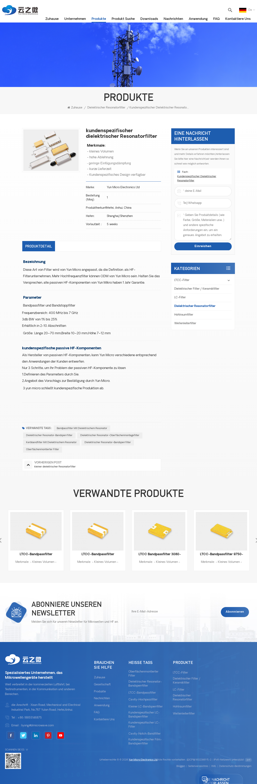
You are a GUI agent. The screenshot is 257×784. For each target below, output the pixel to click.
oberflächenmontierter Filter (42, 449)
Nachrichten (173, 19)
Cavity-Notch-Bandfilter (144, 733)
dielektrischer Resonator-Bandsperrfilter (49, 435)
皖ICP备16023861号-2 (199, 760)
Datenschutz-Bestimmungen (235, 766)
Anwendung (198, 19)
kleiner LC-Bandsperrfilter (145, 706)
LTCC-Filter (181, 280)
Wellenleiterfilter (185, 323)
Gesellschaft (102, 684)
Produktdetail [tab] (38, 246)
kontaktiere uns (104, 719)
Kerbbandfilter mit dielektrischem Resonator (51, 442)
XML (213, 766)
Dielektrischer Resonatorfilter (106, 107)
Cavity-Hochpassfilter (142, 699)
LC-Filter (180, 297)
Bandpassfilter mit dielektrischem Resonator (82, 428)
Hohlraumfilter (183, 314)
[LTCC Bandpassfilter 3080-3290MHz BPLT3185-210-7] (138, 531)
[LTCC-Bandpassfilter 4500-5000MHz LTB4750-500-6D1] (76, 531)
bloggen (180, 766)
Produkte (99, 19)
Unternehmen (75, 19)
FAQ (216, 19)
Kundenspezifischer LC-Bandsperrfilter (144, 714)
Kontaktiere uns (238, 19)
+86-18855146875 (29, 717)
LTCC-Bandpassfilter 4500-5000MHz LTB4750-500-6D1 (76, 555)
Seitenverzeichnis (198, 766)
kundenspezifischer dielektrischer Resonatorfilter (196, 178)
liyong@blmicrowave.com (37, 725)
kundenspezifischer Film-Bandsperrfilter (145, 741)
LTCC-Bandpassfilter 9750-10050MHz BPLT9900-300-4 (200, 555)
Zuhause (52, 19)
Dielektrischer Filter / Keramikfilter (196, 288)
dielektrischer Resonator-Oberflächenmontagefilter (109, 435)
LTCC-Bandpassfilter (142, 692)
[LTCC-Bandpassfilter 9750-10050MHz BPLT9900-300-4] (200, 531)
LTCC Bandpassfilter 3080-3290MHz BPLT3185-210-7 (138, 555)
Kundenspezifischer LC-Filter (144, 724)
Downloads (149, 19)
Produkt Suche (123, 19)
